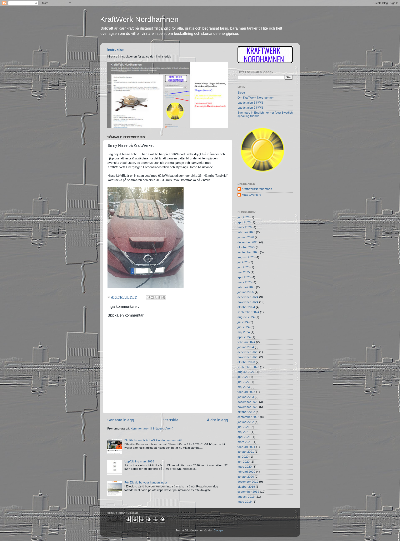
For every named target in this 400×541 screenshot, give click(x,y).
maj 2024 (244, 332)
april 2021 (244, 436)
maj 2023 (244, 386)
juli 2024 (243, 322)
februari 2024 (246, 342)
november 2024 (248, 302)
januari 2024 (246, 347)
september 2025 (248, 252)
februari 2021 (246, 446)
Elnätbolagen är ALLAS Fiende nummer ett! (153, 440)
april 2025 (244, 277)
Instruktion (115, 49)
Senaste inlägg (120, 420)
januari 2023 (246, 396)
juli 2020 (243, 456)
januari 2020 (246, 476)
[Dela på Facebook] (160, 297)
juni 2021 (244, 426)
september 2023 (248, 367)
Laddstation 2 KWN (250, 107)
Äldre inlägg (217, 420)
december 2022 (248, 401)
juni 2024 (244, 327)
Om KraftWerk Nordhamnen (256, 97)
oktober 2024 (246, 307)
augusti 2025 (246, 257)
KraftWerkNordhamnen (257, 188)
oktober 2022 (246, 411)
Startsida (171, 420)
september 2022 (248, 416)
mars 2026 (245, 227)
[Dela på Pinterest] (164, 297)
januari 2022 (246, 421)
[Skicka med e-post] (148, 297)
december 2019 (248, 481)
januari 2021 (246, 451)
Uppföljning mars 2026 (139, 461)
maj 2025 (244, 272)
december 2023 (248, 352)
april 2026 (244, 222)
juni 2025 (244, 267)
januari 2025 (246, 292)
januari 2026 (246, 237)
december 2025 (248, 242)
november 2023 (248, 357)
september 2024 (248, 312)
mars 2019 (245, 501)
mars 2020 (245, 466)
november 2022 (248, 406)
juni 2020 (244, 461)
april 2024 (244, 337)
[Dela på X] (156, 297)
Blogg (241, 92)
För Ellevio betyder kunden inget (145, 482)
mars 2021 (245, 441)
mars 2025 (245, 282)
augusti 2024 (246, 317)
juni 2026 (244, 217)
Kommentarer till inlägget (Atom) (152, 428)
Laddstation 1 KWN (250, 102)
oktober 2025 (246, 247)
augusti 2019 (246, 496)
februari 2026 (246, 232)
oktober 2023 (246, 362)
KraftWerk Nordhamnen (139, 19)
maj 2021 (244, 431)
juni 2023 (244, 381)
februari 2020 (246, 471)
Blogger (219, 530)
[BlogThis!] (152, 297)
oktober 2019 (246, 486)
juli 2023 (243, 376)
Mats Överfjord (251, 194)
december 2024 (248, 297)
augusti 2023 (246, 371)
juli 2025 (243, 262)
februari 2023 (246, 391)
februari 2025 (246, 287)
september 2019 (248, 491)
